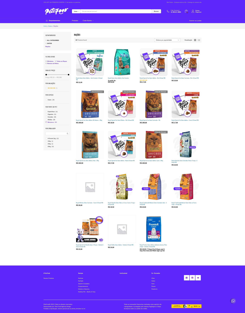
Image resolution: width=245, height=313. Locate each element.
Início (45, 26)
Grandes (50, 117)
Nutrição (80, 281)
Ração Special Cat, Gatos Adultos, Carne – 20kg (151, 160)
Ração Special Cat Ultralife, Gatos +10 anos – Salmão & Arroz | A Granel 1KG (89, 245)
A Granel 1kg (52, 138)
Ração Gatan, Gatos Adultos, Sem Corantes (118, 78)
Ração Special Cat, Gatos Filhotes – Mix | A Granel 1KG (121, 120)
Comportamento (83, 286)
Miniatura (50, 61)
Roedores (154, 289)
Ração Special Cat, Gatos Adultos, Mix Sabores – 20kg (89, 120)
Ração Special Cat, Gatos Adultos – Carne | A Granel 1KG (185, 120)
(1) (52, 88)
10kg (49, 141)
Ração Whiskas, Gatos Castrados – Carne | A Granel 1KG (89, 203)
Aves (152, 283)
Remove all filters (53, 63)
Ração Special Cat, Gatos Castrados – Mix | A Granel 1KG (185, 78)
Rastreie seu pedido (195, 20)
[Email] (198, 277)
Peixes (153, 286)
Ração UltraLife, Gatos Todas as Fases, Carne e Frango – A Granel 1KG (121, 203)
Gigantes (50, 114)
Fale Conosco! (175, 10)
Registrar (198, 12)
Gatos (50, 26)
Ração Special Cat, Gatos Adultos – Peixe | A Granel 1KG (121, 160)
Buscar (156, 11)
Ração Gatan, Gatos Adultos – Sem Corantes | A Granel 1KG (89, 79)
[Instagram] (193, 277)
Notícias (80, 278)
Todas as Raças (62, 61)
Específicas (51, 111)
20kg (49, 146)
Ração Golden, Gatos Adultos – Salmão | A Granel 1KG (120, 245)
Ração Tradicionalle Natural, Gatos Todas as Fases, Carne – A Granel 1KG (184, 203)
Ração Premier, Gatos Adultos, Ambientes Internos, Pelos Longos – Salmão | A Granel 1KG (153, 245)
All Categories (53, 40)
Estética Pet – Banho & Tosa (86, 292)
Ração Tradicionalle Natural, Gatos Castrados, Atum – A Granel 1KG (153, 203)
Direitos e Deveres (83, 289)
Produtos (75, 20)
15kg (49, 144)
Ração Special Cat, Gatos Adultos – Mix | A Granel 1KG (152, 78)
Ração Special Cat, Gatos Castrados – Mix (150, 120)
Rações (47, 46)
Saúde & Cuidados (83, 283)
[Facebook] (187, 277)
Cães (153, 278)
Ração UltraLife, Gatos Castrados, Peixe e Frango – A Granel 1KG (184, 161)
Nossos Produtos (49, 278)
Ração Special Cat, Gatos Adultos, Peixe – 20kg (87, 160)
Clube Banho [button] (87, 20)
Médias (50, 119)
